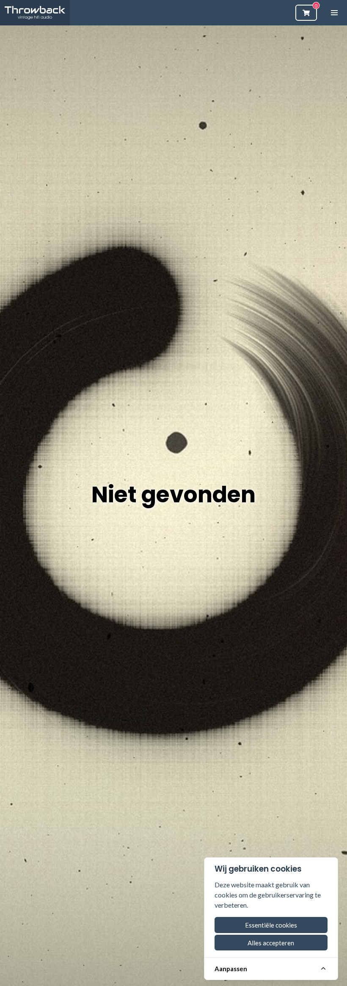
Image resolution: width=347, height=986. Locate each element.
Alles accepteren (271, 943)
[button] (334, 12)
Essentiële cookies (271, 925)
